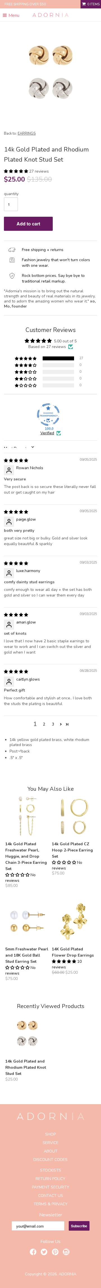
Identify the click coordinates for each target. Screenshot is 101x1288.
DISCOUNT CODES (50, 1159)
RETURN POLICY (50, 1178)
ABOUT (51, 1151)
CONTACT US (50, 1195)
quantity (11, 193)
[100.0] (48, 414)
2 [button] (44, 724)
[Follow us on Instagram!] (67, 1253)
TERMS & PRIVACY (51, 1204)
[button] (16, 171)
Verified (47, 433)
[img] (16, 460)
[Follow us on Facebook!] (34, 1253)
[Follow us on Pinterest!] (56, 1253)
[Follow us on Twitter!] (45, 1253)
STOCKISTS (50, 1170)
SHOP (50, 1134)
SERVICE (50, 1142)
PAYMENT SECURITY (50, 1187)
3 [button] (53, 724)
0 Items (93, 4)
